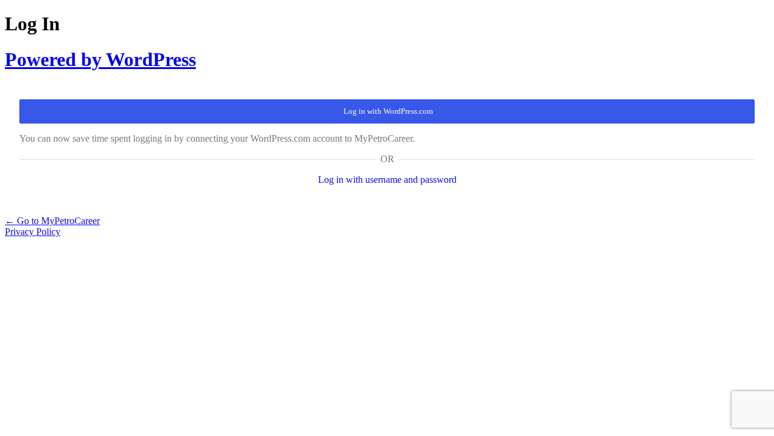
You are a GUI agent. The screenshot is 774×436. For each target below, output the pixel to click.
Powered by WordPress (100, 59)
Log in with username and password (387, 179)
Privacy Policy (32, 231)
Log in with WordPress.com (388, 111)
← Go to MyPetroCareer (52, 221)
